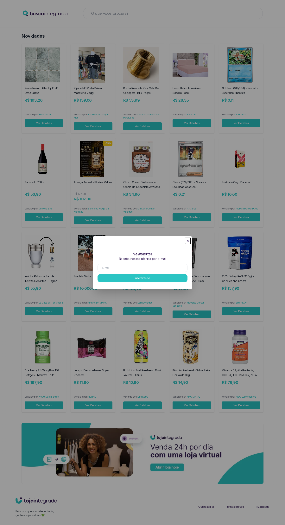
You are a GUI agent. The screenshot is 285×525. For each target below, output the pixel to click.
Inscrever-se (142, 278)
